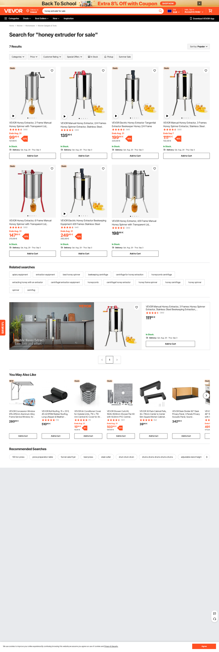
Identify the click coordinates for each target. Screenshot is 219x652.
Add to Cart (32, 155)
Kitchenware (30, 26)
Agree (204, 646)
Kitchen (19, 26)
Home (11, 26)
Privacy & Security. (111, 646)
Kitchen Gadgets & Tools (47, 26)
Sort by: (193, 46)
